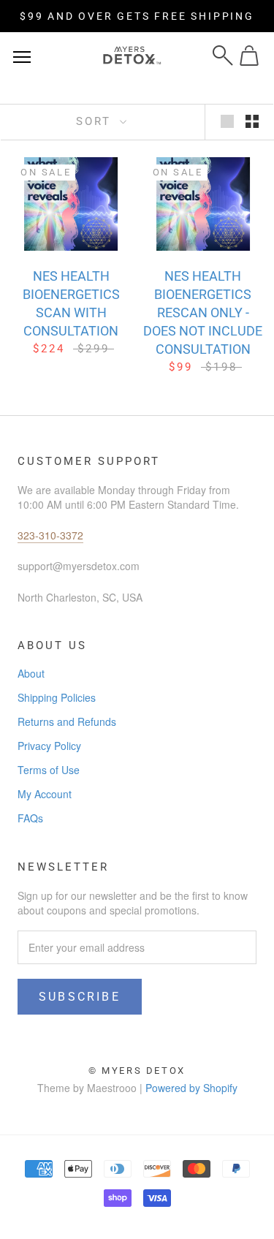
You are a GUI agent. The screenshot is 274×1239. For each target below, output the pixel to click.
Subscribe (80, 997)
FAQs (30, 818)
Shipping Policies (57, 697)
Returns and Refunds (67, 721)
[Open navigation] (22, 55)
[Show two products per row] (252, 120)
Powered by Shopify (191, 1087)
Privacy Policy (49, 745)
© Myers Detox (137, 1070)
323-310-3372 (50, 535)
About (31, 673)
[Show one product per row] (227, 120)
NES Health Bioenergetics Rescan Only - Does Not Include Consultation (202, 312)
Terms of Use (49, 769)
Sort (96, 121)
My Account (45, 794)
